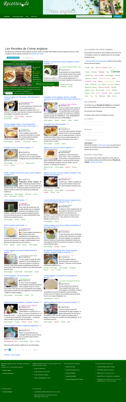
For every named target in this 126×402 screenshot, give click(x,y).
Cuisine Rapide (28, 272)
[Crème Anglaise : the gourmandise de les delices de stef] (11, 282)
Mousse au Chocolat (104, 87)
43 (26, 350)
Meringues (110, 84)
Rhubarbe (104, 93)
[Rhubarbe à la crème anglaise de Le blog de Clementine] (17, 76)
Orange (52, 270)
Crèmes (70, 86)
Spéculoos (117, 93)
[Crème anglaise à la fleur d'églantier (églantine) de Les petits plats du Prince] (11, 332)
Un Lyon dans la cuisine (26, 102)
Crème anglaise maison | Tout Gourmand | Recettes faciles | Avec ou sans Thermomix (20, 125)
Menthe (104, 84)
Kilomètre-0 (63, 127)
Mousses (113, 87)
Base (92, 67)
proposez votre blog (96, 162)
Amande (87, 67)
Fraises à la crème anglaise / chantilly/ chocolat (21, 302)
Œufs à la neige (100, 90)
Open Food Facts (38, 395)
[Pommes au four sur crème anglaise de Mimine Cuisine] (11, 154)
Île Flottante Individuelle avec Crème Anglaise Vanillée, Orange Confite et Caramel (60, 251)
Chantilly (56, 120)
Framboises (88, 81)
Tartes (91, 96)
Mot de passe (88, 129)
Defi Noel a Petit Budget (50, 268)
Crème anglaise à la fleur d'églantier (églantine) (21, 326)
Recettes (7, 16)
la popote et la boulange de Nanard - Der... (69, 281)
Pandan (17, 219)
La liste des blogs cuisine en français (106, 367)
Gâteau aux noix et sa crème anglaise (58, 147)
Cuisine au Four (30, 163)
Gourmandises (19, 295)
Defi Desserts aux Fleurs (10, 341)
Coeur (107, 72)
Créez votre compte (104, 145)
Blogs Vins (99, 373)
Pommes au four (19, 163)
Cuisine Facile (8, 118)
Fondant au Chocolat (104, 78)
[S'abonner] (33, 72)
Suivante (35, 350)
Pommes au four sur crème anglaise (17, 147)
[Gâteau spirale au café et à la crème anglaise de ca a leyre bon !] (51, 309)
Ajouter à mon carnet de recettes (45, 84)
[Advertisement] (63, 32)
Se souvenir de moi (91, 140)
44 (30, 350)
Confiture (56, 246)
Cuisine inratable (19, 116)
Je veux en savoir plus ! (40, 368)
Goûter (6, 245)
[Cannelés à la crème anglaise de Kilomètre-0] (51, 131)
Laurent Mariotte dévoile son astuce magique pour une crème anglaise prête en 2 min (62, 201)
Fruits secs (28, 194)
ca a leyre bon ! (64, 306)
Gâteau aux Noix (48, 167)
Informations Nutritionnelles (42, 392)
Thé (32, 295)
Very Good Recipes (7, 392)
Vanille (18, 245)
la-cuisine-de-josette (65, 151)
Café (68, 322)
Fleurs (32, 341)
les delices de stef (25, 279)
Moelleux (63, 86)
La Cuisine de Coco (25, 228)
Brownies (104, 67)
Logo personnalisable (71, 376)
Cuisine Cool (100, 379)
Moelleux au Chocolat (66, 84)
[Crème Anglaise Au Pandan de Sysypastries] (11, 207)
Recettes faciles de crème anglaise (96, 61)
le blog (35, 378)
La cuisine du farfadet (66, 205)
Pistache (87, 93)
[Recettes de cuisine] (16, 3)
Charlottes (94, 72)
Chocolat (56, 86)
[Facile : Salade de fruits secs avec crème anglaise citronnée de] (11, 181)
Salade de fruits (8, 194)
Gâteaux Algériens (109, 81)
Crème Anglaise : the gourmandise (16, 276)
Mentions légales (7, 370)
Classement (34, 16)
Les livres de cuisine (102, 370)
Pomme (6, 165)
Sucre (86, 96)
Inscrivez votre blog (70, 367)
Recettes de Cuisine (37, 54)
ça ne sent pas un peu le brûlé (28, 255)
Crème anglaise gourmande (14, 225)
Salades (35, 194)
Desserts (12, 245)
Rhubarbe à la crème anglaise (15, 64)
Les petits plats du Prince (67, 255)
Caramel (63, 120)
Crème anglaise (48, 86)
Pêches (70, 120)
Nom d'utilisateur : (89, 119)
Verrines (114, 96)
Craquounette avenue (66, 178)
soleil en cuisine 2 (65, 230)
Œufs (92, 90)
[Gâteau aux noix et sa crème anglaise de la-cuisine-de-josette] (51, 154)
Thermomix (29, 116)
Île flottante (73, 268)
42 (23, 350)
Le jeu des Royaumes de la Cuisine (74, 379)
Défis (27, 16)
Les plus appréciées (27, 58)
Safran (111, 93)
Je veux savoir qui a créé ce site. (42, 371)
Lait (99, 84)
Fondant (94, 78)
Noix (45, 169)
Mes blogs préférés (18, 16)
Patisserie (114, 90)
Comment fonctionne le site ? (73, 370)
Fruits (5, 196)
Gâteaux (68, 167)
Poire (92, 93)
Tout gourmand (24, 129)
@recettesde (42, 378)
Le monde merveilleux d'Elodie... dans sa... (70, 67)
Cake (114, 67)
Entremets (88, 78)
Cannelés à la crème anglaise (55, 124)
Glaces (118, 81)
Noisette (87, 90)
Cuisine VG (100, 376)
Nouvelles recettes (13, 58)
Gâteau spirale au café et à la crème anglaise (60, 302)
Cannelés (57, 143)
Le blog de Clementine (36, 72)
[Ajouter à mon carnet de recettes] (52, 63)
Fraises (30, 322)
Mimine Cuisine (24, 151)
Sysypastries (23, 203)
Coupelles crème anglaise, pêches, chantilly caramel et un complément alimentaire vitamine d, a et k (63, 99)
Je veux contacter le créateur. (41, 375)
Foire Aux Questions (71, 373)
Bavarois (98, 67)
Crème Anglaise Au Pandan (14, 200)
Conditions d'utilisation (8, 373)
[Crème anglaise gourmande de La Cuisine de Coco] (11, 232)
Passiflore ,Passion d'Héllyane (68, 104)
